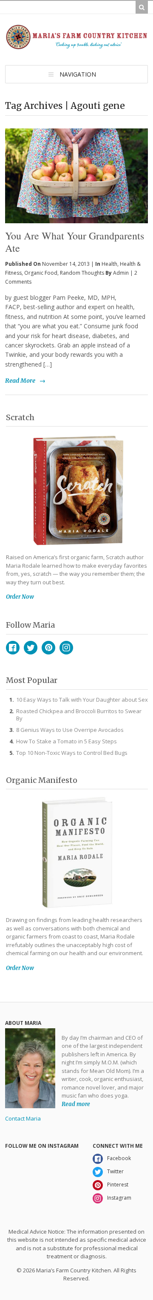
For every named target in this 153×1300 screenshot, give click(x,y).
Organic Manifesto (41, 780)
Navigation (78, 74)
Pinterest (48, 647)
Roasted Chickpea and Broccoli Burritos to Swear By (79, 714)
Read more (76, 1104)
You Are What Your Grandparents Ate (74, 242)
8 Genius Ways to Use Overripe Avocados (70, 730)
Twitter (30, 647)
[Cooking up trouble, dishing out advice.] (76, 46)
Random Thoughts (82, 272)
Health (109, 263)
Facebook (13, 647)
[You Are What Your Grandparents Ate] (76, 161)
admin (121, 272)
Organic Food (40, 272)
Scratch (20, 417)
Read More (20, 380)
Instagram (66, 647)
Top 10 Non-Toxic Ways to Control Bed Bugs (72, 753)
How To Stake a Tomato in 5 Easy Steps (66, 741)
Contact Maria (23, 1118)
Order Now (20, 596)
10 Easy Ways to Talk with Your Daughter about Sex (82, 699)
